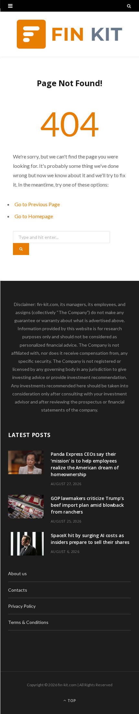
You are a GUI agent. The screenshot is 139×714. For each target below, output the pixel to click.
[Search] (129, 6)
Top (71, 700)
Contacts (17, 590)
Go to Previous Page (37, 204)
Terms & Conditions (28, 622)
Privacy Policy (22, 606)
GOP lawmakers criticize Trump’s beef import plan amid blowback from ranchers (87, 505)
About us (17, 573)
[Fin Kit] (70, 34)
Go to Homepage (34, 216)
